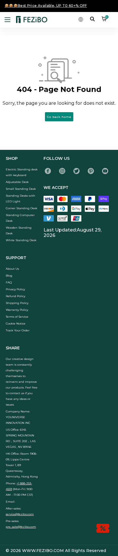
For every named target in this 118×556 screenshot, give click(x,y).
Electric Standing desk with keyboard (22, 172)
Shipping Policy (17, 303)
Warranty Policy (17, 310)
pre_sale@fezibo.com (21, 527)
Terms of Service (17, 317)
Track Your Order (18, 330)
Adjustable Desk (17, 182)
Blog (9, 275)
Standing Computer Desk (20, 218)
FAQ (9, 282)
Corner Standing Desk (21, 208)
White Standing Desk (21, 240)
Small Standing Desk (21, 189)
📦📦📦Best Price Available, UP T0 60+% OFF (46, 5)
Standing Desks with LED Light (20, 198)
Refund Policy (15, 296)
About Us (12, 269)
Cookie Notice (15, 323)
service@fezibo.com (20, 514)
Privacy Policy (15, 289)
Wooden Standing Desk (19, 230)
